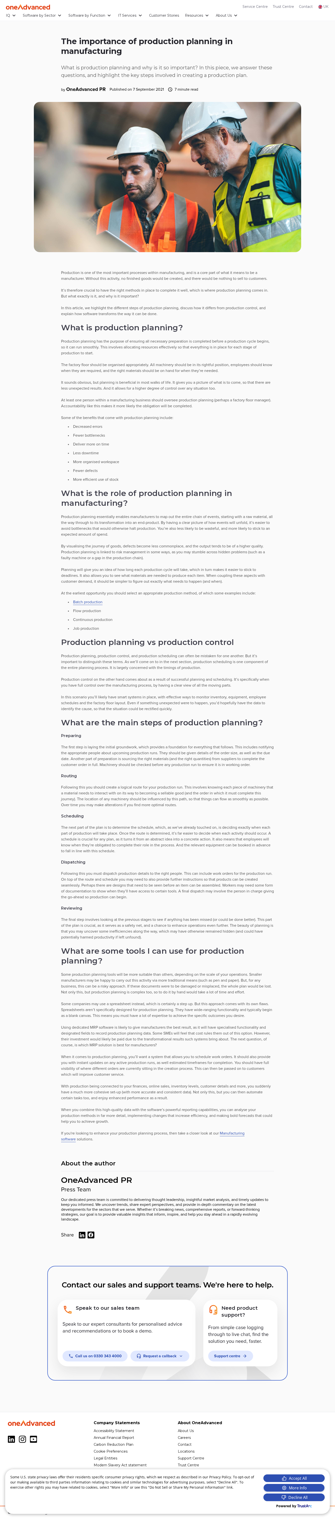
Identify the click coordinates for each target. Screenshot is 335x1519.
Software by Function (86, 15)
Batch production (88, 602)
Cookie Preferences (111, 1451)
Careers (184, 1437)
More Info (298, 1488)
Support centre (227, 1356)
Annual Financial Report (114, 1437)
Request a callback (160, 1356)
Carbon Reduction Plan (113, 1444)
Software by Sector (39, 15)
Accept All (298, 1478)
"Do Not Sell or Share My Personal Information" (187, 1487)
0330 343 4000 (98, 1356)
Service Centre (255, 6)
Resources (194, 15)
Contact (306, 6)
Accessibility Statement (114, 1431)
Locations (186, 1451)
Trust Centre (283, 6)
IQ (8, 15)
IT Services (127, 15)
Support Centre (191, 1458)
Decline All (298, 1497)
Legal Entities (105, 1458)
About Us (224, 15)
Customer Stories (164, 15)
